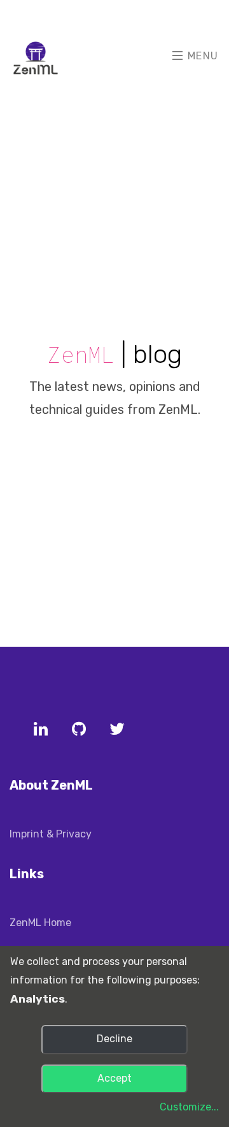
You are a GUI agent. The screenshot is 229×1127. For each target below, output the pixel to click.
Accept (114, 1078)
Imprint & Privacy (51, 834)
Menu (201, 56)
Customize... (189, 1107)
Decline (114, 1039)
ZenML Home (40, 923)
